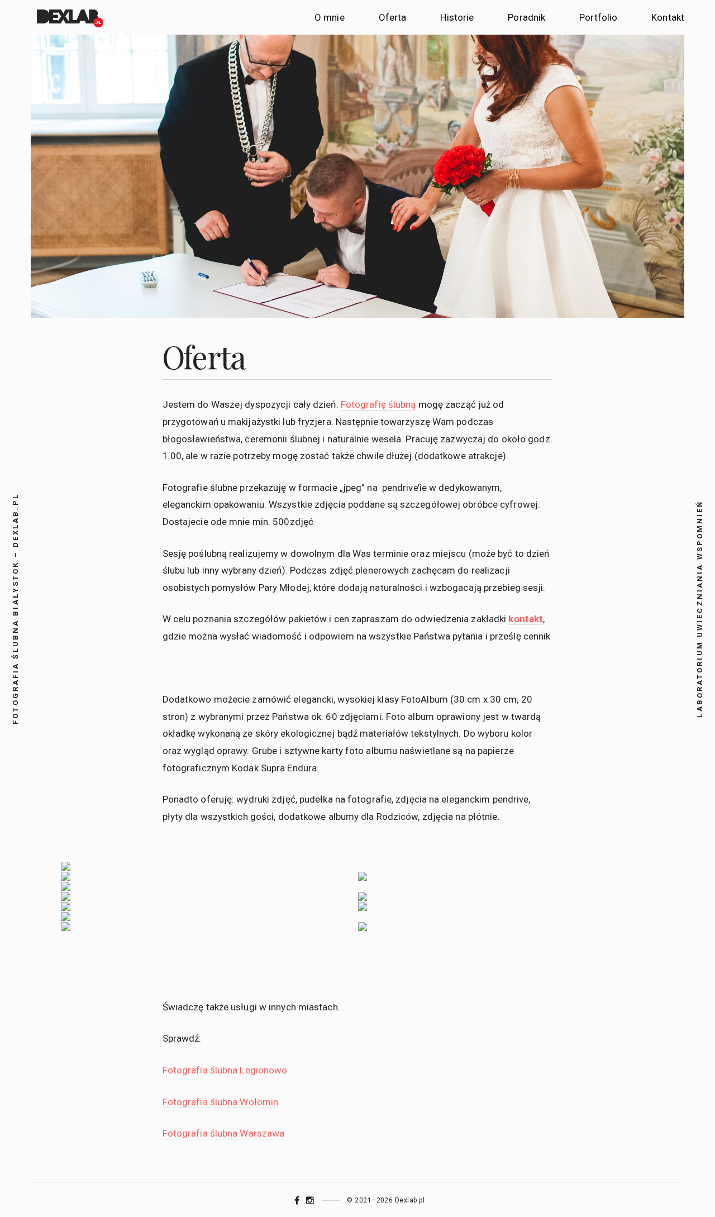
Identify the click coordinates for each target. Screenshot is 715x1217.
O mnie (329, 17)
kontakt (525, 618)
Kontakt (667, 17)
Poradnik (526, 17)
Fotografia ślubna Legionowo (225, 1070)
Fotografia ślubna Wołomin (221, 1102)
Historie (457, 17)
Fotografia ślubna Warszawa (224, 1133)
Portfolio (598, 17)
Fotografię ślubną (378, 404)
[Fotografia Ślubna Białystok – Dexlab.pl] (69, 17)
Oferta (393, 17)
